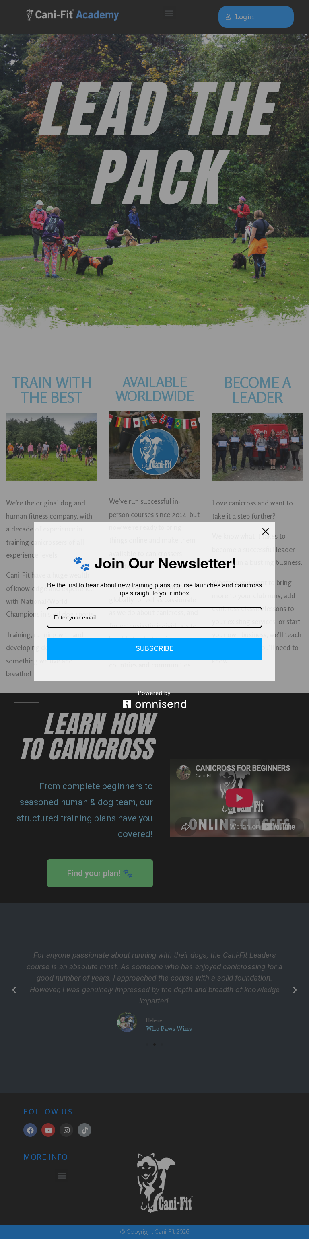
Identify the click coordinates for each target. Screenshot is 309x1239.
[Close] (265, 531)
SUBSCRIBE (155, 648)
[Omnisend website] (154, 699)
